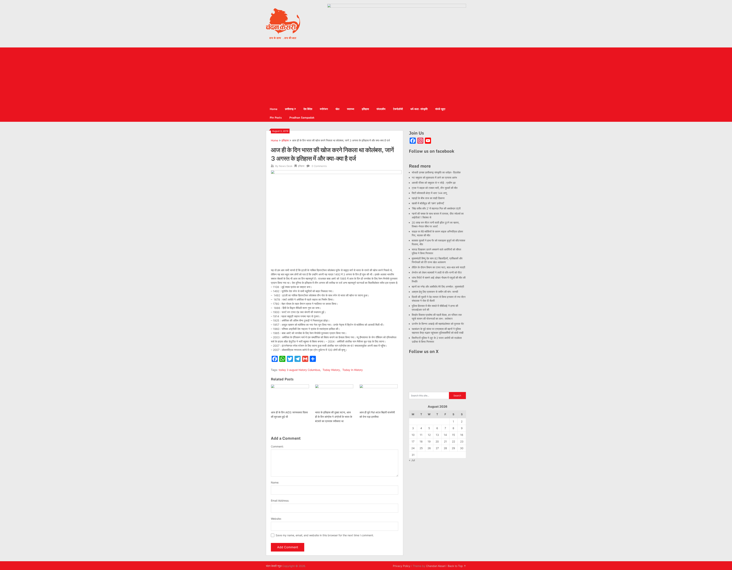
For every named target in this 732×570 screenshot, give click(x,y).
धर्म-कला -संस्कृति (419, 109)
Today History (331, 369)
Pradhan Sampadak (301, 117)
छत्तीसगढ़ (289, 109)
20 (437, 441)
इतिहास (365, 109)
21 (445, 441)
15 (453, 434)
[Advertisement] (366, 76)
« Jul (412, 460)
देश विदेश (307, 109)
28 (445, 448)
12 (429, 434)
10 (413, 434)
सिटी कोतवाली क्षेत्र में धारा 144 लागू (429, 193)
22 (453, 441)
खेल (337, 109)
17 (413, 441)
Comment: (277, 446)
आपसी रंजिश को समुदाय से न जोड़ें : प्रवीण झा (434, 182)
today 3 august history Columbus (299, 369)
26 (429, 448)
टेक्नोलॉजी (398, 109)
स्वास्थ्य (350, 109)
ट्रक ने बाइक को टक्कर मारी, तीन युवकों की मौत (435, 187)
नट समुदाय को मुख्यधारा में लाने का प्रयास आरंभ (434, 177)
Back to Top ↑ (457, 566)
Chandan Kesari (435, 566)
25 (421, 448)
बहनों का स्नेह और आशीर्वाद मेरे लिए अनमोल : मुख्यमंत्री (438, 286)
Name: (275, 482)
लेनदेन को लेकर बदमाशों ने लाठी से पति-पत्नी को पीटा (437, 272)
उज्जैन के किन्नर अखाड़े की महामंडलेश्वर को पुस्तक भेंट (438, 323)
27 (437, 448)
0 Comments (319, 166)
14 (445, 434)
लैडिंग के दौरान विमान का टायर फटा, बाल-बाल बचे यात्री (438, 267)
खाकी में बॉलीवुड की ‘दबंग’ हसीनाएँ (428, 203)
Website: (276, 518)
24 (413, 448)
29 (453, 448)
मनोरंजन (324, 109)
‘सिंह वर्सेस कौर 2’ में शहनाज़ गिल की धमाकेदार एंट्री (436, 208)
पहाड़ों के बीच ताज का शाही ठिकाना (428, 198)
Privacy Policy (401, 566)
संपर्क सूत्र (440, 109)
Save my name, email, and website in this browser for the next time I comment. (325, 535)
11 (421, 434)
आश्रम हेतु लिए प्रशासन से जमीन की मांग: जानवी (435, 291)
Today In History (352, 369)
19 (429, 441)
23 (461, 441)
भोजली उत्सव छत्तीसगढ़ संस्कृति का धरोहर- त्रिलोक (436, 172)
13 (437, 434)
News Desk (285, 166)
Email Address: (280, 500)
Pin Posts (276, 117)
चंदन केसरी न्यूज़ (274, 566)
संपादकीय (380, 109)
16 (461, 434)
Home (273, 109)
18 (421, 441)
